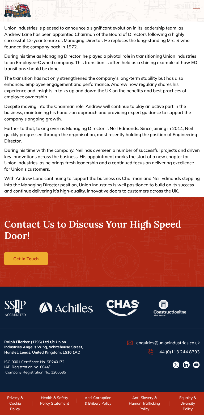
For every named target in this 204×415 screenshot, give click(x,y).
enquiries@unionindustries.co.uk (168, 342)
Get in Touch (26, 258)
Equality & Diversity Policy (187, 403)
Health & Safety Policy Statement (54, 400)
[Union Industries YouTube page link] (196, 364)
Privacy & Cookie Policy (15, 403)
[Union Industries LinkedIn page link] (186, 364)
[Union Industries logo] (17, 10)
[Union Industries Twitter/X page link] (176, 364)
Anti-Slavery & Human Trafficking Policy (144, 403)
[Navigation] (196, 11)
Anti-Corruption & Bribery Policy (98, 400)
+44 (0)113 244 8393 (178, 351)
